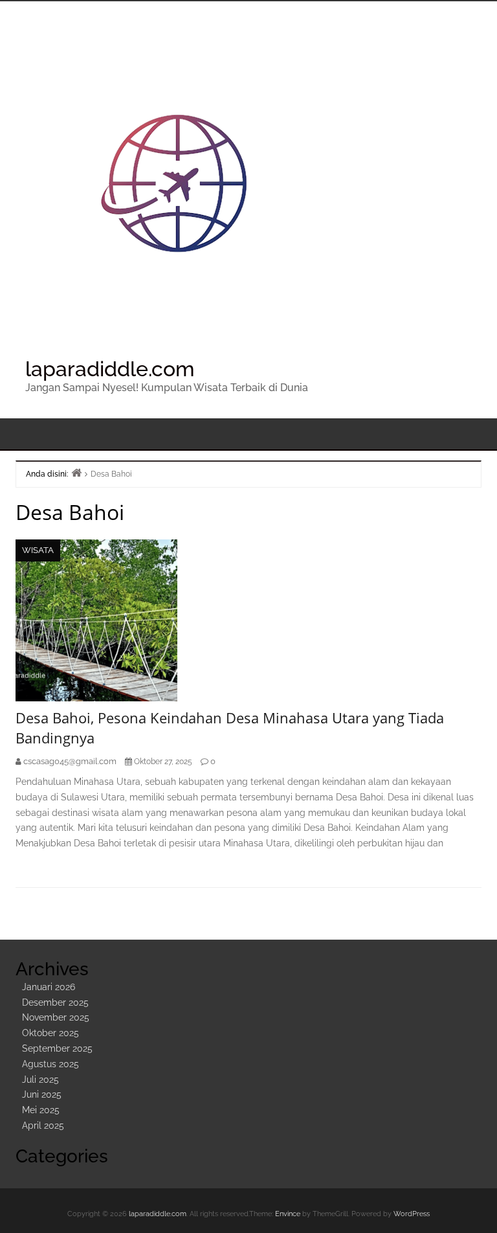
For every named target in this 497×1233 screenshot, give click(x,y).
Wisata (38, 550)
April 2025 (43, 1125)
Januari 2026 (48, 987)
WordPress (411, 1214)
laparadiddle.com (110, 369)
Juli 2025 (40, 1079)
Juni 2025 (41, 1094)
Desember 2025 (55, 1002)
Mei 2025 (41, 1110)
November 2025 (55, 1017)
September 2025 (57, 1048)
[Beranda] (76, 472)
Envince (287, 1214)
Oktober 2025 (50, 1033)
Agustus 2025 (50, 1064)
